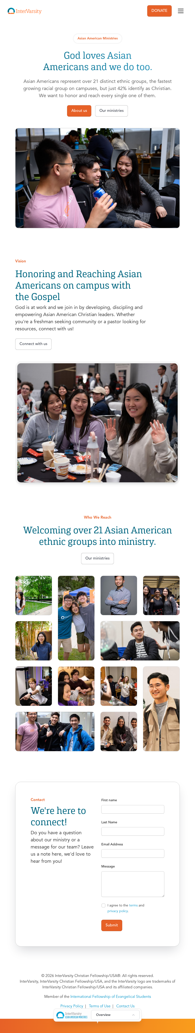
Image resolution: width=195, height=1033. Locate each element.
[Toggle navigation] (180, 11)
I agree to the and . (125, 908)
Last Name (109, 822)
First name (109, 800)
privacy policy (117, 911)
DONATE (159, 11)
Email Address (112, 844)
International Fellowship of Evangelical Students (110, 997)
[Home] (25, 11)
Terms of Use (100, 1006)
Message (108, 866)
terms (133, 905)
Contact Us (125, 1006)
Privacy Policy (71, 1006)
